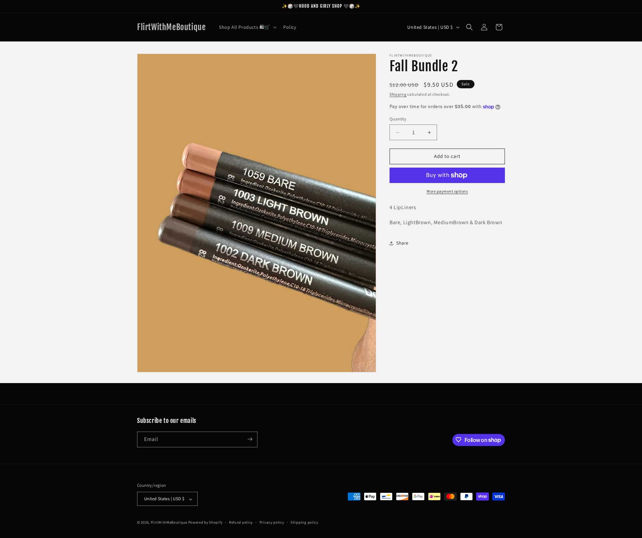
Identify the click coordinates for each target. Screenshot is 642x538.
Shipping (398, 94)
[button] (247, 27)
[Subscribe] (249, 439)
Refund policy (241, 522)
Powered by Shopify (205, 522)
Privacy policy (271, 522)
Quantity (398, 119)
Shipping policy (304, 522)
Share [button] (402, 243)
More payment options (447, 191)
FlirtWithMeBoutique (169, 522)
